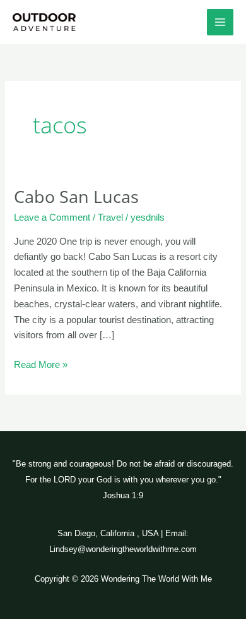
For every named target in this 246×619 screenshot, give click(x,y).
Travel (110, 217)
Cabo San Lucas (76, 196)
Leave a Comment (52, 217)
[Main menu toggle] (220, 22)
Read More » (40, 363)
